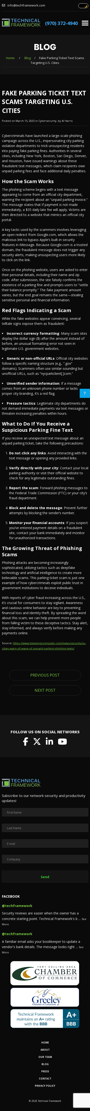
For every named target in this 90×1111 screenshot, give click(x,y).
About (45, 1049)
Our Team (45, 1056)
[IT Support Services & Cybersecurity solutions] (21, 24)
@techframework (17, 905)
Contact (45, 1078)
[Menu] (85, 21)
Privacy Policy (45, 1085)
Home (10, 58)
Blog (27, 58)
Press (45, 1071)
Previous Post (45, 675)
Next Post (45, 690)
